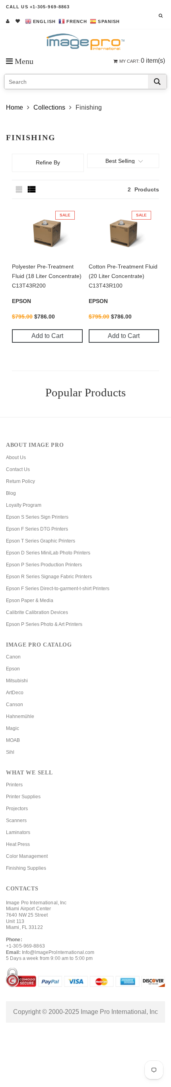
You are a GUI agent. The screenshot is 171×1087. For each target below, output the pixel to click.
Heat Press (18, 844)
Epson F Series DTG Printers (37, 529)
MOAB (13, 740)
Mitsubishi (17, 680)
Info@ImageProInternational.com (58, 952)
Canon (13, 657)
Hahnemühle (20, 716)
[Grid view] (20, 189)
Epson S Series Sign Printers (37, 517)
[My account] (8, 21)
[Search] (157, 81)
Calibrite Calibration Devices (37, 612)
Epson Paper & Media (29, 600)
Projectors (17, 808)
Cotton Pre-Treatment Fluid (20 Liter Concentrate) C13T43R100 (123, 276)
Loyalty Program (23, 505)
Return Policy (20, 481)
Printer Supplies (23, 796)
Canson (14, 704)
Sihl (10, 752)
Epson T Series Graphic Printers (40, 541)
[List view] (32, 189)
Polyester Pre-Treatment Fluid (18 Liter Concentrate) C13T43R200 (47, 276)
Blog (11, 493)
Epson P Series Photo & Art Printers (44, 624)
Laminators (18, 832)
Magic (12, 728)
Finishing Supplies (26, 868)
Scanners (16, 820)
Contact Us (18, 469)
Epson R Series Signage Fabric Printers (49, 576)
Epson (13, 669)
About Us (16, 457)
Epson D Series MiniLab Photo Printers (48, 553)
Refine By (48, 162)
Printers (14, 785)
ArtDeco (14, 692)
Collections (49, 107)
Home (14, 107)
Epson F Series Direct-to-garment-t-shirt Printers (57, 588)
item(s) (142, 60)
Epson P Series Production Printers (44, 565)
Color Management (27, 856)
